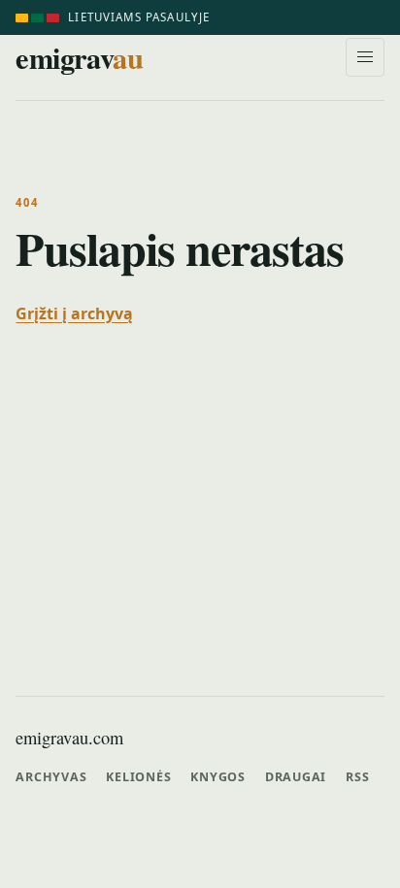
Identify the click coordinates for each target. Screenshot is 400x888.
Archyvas (51, 777)
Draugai (295, 777)
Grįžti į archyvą (74, 313)
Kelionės (138, 777)
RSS (357, 777)
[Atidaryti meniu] (365, 57)
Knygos (218, 777)
